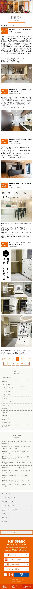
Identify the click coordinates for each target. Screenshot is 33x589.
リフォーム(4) (5, 405)
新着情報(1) (5, 408)
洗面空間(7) (5, 415)
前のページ (7, 359)
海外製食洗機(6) (6, 426)
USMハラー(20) (6, 377)
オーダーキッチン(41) (7, 388)
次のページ (24, 363)
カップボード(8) (6, 395)
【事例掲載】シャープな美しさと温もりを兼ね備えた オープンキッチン (16, 452)
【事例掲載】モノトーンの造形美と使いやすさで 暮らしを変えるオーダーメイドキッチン (16, 447)
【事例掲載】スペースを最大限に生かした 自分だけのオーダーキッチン (16, 471)
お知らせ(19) (5, 381)
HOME (4, 526)
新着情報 (4, 522)
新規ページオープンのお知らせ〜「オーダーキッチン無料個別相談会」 (16, 442)
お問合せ (16, 532)
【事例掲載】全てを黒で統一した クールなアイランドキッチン (16, 476)
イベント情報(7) (6, 384)
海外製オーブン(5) (6, 419)
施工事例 (19, 32)
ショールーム (18, 586)
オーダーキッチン (13, 32)
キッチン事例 (7, 586)
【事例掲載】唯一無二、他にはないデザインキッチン (16, 481)
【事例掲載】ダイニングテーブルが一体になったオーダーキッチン (16, 462)
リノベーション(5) (6, 401)
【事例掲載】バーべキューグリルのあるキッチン (15, 467)
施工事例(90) (5, 412)
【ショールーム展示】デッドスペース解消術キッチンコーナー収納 (16, 485)
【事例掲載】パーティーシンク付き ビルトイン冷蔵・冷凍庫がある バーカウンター (16, 457)
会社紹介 (4, 518)
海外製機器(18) (6, 422)
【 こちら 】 (18, 58)
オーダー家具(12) (6, 391)
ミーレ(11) (4, 398)
